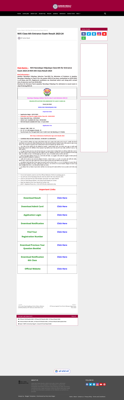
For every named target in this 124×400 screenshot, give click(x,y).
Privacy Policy (88, 396)
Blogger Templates (30, 396)
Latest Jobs (26, 13)
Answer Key (42, 13)
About (75, 396)
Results (49, 13)
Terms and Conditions (99, 396)
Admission (63, 13)
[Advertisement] (61, 22)
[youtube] (104, 34)
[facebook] (83, 34)
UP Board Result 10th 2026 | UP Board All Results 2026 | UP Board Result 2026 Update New (42, 321)
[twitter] (89, 34)
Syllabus (55, 13)
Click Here (62, 197)
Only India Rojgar (50, 396)
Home (19, 13)
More (77, 13)
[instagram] (99, 34)
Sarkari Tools (71, 13)
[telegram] (94, 34)
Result (23, 30)
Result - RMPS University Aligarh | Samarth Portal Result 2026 (35, 324)
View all (73, 316)
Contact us (81, 396)
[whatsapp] (83, 38)
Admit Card (34, 13)
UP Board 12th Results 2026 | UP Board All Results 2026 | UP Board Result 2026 (39, 319)
